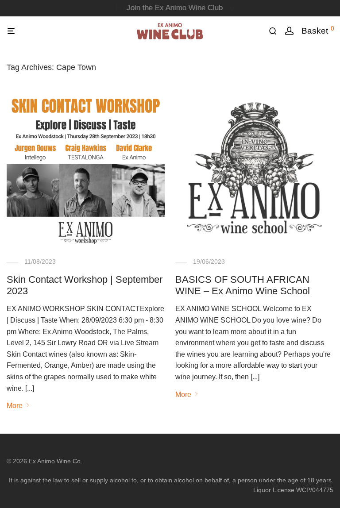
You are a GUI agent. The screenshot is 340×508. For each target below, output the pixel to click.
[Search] (276, 31)
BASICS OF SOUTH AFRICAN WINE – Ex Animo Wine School (242, 285)
